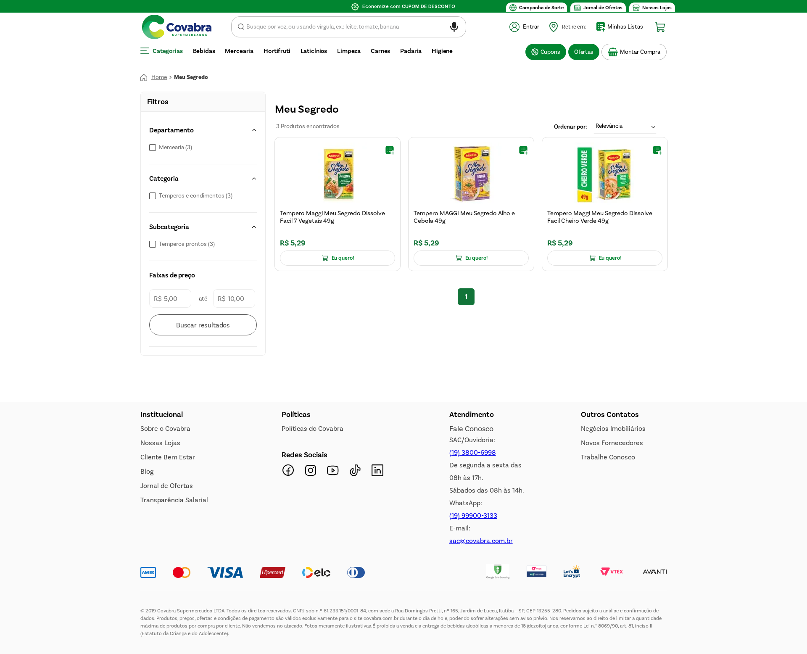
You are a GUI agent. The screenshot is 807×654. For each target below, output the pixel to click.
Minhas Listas (625, 26)
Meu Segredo (191, 77)
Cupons (550, 51)
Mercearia (175, 147)
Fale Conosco (471, 428)
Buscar (241, 27)
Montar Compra (640, 51)
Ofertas (583, 51)
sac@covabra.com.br (481, 541)
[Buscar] (203, 324)
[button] (454, 28)
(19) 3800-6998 (472, 452)
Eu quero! (343, 258)
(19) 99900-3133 (473, 516)
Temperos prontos (187, 244)
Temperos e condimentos (195, 196)
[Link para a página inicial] (153, 77)
